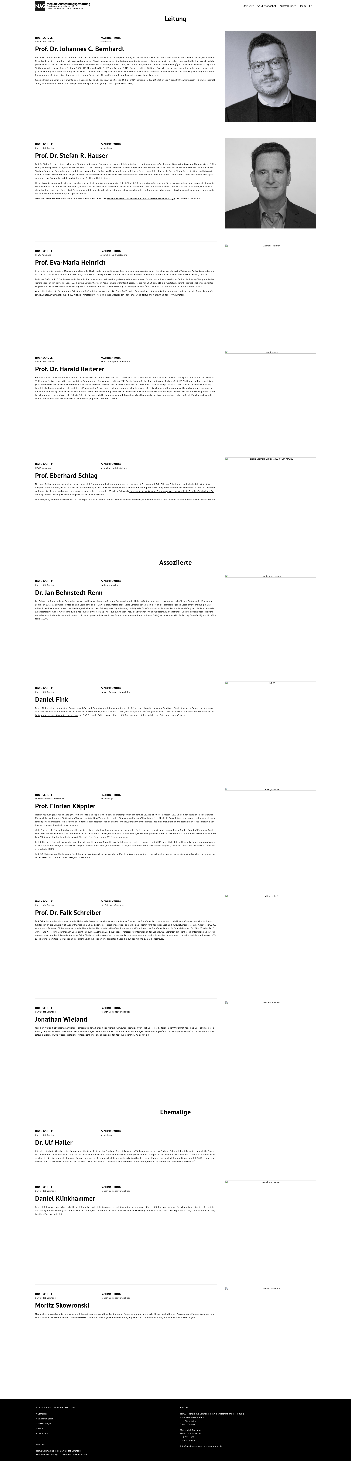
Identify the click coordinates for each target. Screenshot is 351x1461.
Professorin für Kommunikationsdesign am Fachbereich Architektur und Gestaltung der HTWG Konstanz (133, 294)
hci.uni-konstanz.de (107, 398)
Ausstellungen (44, 1423)
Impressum (43, 1433)
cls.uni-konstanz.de (153, 938)
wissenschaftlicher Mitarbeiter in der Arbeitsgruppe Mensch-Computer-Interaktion (97, 1027)
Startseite (42, 1413)
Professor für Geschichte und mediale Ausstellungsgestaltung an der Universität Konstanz (115, 57)
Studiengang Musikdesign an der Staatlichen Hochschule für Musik (91, 853)
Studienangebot (45, 1418)
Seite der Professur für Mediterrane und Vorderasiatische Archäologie (141, 198)
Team (40, 1428)
